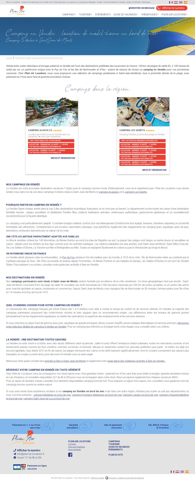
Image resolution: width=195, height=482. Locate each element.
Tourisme (84, 15)
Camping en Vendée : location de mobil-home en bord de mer (39, 58)
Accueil (9, 58)
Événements (103, 14)
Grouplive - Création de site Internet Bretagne (126, 478)
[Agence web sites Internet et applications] (107, 478)
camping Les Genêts (136, 192)
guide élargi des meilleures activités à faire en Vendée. (136, 361)
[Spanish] (185, 2)
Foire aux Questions (76, 447)
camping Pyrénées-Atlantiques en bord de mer (97, 395)
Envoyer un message (142, 8)
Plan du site (115, 455)
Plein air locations (79, 441)
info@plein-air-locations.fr (30, 454)
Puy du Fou (68, 257)
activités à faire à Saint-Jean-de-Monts (65, 361)
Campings (114, 441)
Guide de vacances (119, 447)
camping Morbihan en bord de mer (52, 395)
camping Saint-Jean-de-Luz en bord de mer (46, 398)
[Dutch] (176, 2)
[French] (171, 2)
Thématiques (148, 15)
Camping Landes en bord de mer (140, 395)
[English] (181, 2)
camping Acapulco (109, 192)
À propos (72, 444)
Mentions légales (97, 478)
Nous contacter (74, 449)
